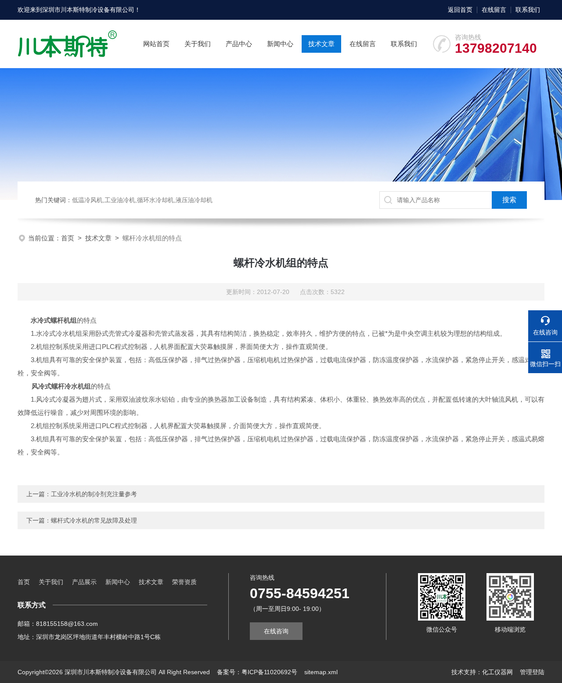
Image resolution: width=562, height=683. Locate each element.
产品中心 (239, 43)
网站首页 (156, 43)
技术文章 (321, 43)
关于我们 (197, 43)
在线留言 (494, 9)
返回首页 (460, 9)
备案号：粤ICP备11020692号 (257, 672)
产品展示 (84, 581)
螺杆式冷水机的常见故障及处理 (94, 520)
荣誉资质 (184, 581)
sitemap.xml (321, 672)
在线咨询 (276, 631)
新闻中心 (280, 43)
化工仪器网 (497, 672)
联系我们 (527, 9)
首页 (67, 238)
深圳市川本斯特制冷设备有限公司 (88, 9)
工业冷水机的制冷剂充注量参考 (94, 494)
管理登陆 (532, 672)
